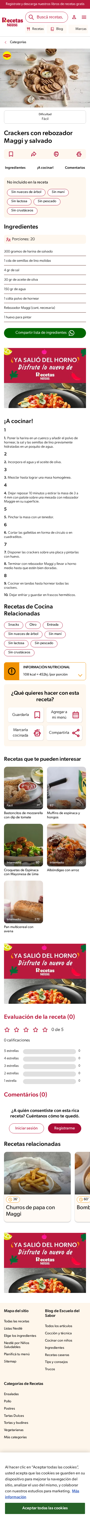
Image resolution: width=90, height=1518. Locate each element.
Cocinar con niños (58, 1341)
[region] (45, 1485)
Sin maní (58, 192)
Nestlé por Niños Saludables (16, 1345)
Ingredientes (15, 168)
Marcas (81, 29)
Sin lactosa (19, 201)
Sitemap (10, 1361)
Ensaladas (11, 1394)
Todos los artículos (58, 1326)
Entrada (52, 625)
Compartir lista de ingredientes (41, 333)
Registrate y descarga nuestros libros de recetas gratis (45, 4)
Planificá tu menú (17, 1354)
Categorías (18, 42)
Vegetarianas (14, 1430)
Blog (59, 29)
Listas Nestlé (13, 1329)
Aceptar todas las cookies (45, 1508)
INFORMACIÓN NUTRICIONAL (46, 671)
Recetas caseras (57, 1355)
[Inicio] (12, 22)
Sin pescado (47, 201)
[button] (11, 154)
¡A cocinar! (45, 168)
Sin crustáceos (22, 210)
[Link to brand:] (7, 56)
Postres (9, 1409)
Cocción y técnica (58, 1333)
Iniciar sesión (26, 1128)
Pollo (7, 1401)
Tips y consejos (56, 1362)
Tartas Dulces (14, 1416)
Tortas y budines (16, 1423)
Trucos (50, 1369)
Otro (33, 625)
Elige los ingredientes (20, 1336)
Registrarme (64, 1128)
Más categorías (15, 1437)
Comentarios (75, 168)
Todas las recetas (16, 1321)
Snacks (13, 625)
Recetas (38, 29)
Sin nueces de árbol (26, 192)
